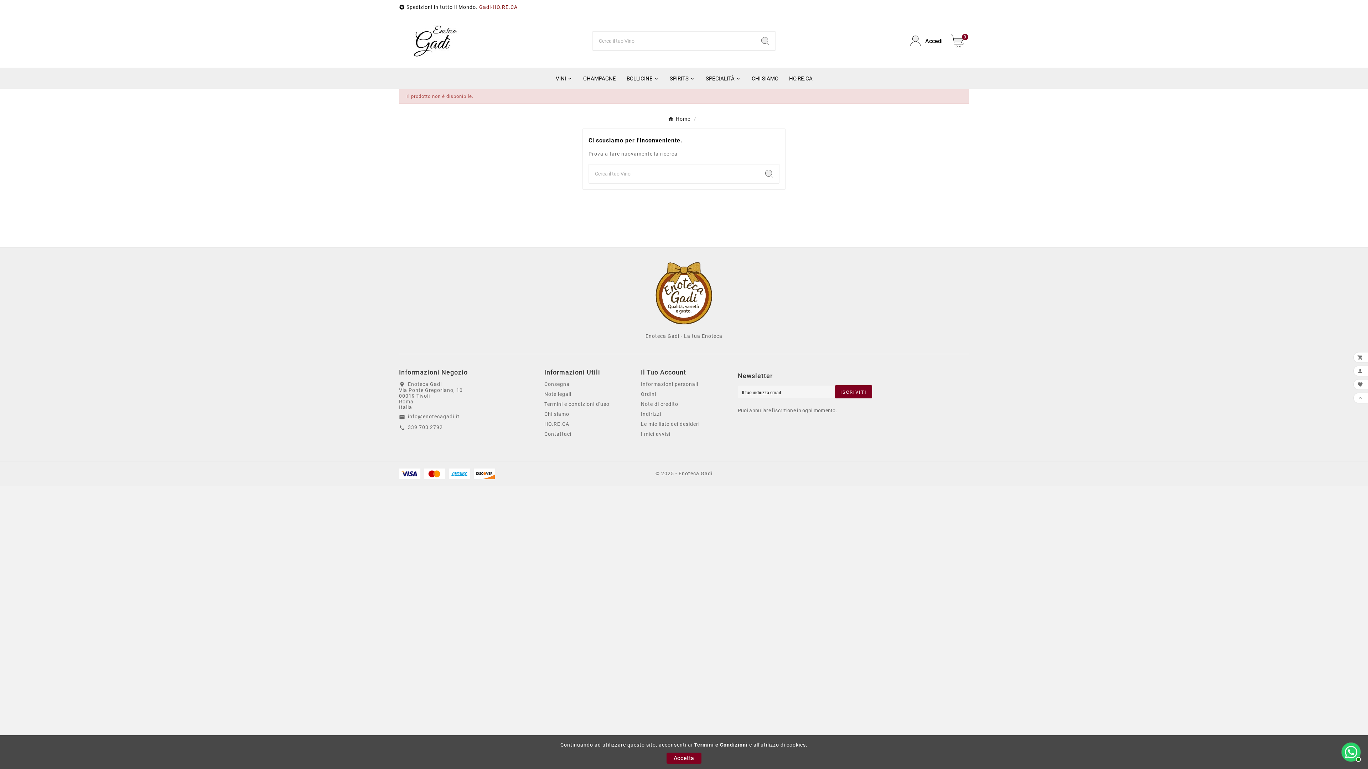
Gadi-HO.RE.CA (498, 7)
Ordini (648, 394)
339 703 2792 (425, 427)
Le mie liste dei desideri (670, 424)
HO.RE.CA (556, 424)
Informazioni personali (669, 384)
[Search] (765, 41)
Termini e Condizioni (721, 745)
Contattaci (557, 434)
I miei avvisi (655, 434)
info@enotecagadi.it (434, 416)
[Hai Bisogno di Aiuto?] (1350, 751)
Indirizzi (651, 414)
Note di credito (659, 404)
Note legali (557, 394)
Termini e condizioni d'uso (577, 404)
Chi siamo (556, 414)
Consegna (557, 384)
